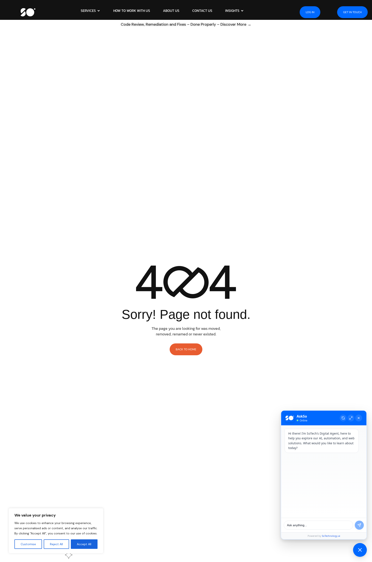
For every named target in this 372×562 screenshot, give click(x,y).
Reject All (56, 544)
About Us (171, 10)
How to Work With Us (131, 10)
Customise (28, 544)
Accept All (84, 544)
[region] (56, 530)
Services (88, 10)
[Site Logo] (28, 12)
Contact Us (202, 10)
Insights (232, 10)
